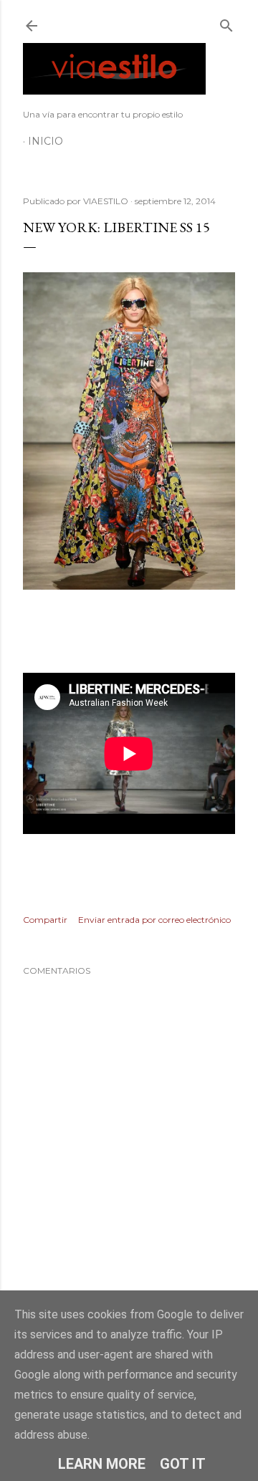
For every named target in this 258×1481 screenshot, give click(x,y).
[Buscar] (226, 23)
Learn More (101, 1463)
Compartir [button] (45, 919)
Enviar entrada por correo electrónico (154, 919)
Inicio (45, 141)
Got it (183, 1463)
